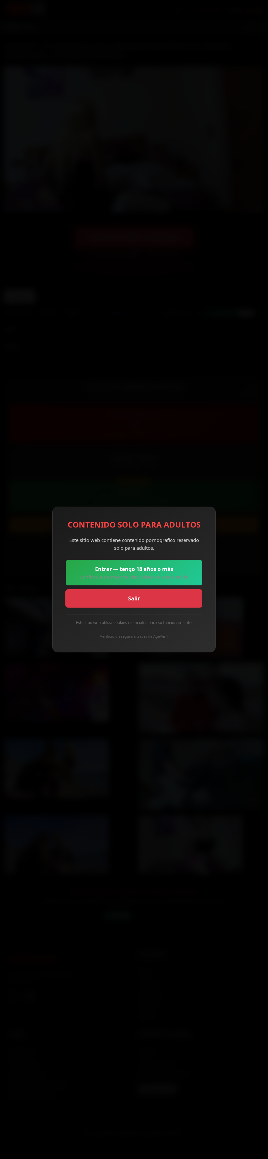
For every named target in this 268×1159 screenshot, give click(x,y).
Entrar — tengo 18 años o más (134, 572)
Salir (134, 598)
